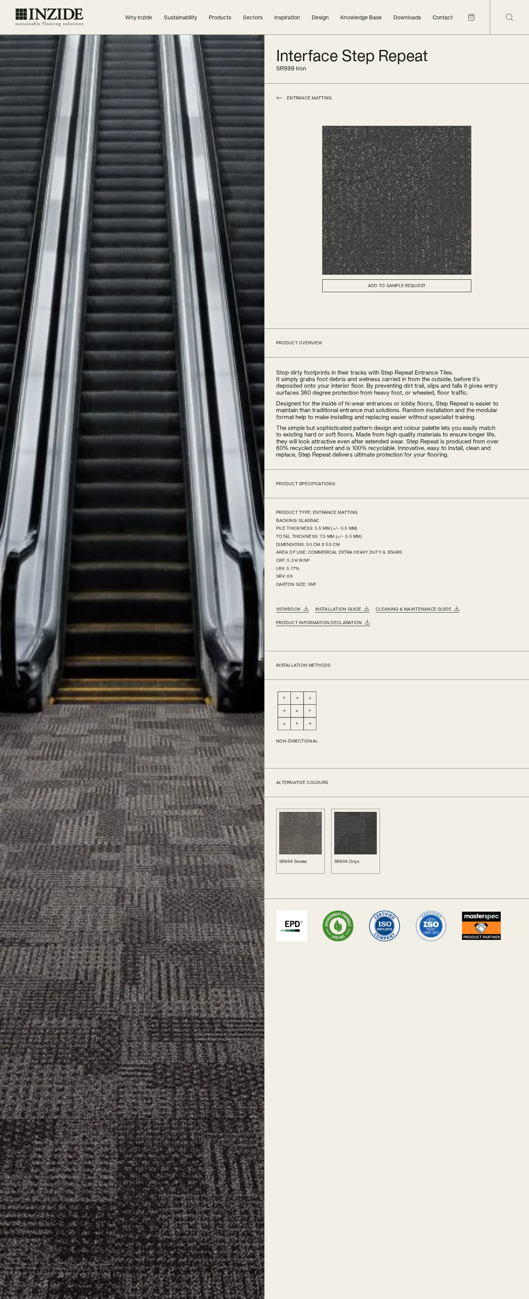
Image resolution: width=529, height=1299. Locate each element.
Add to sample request (397, 285)
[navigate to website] (291, 925)
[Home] (49, 17)
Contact (443, 17)
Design (320, 17)
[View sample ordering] (471, 17)
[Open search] (509, 17)
